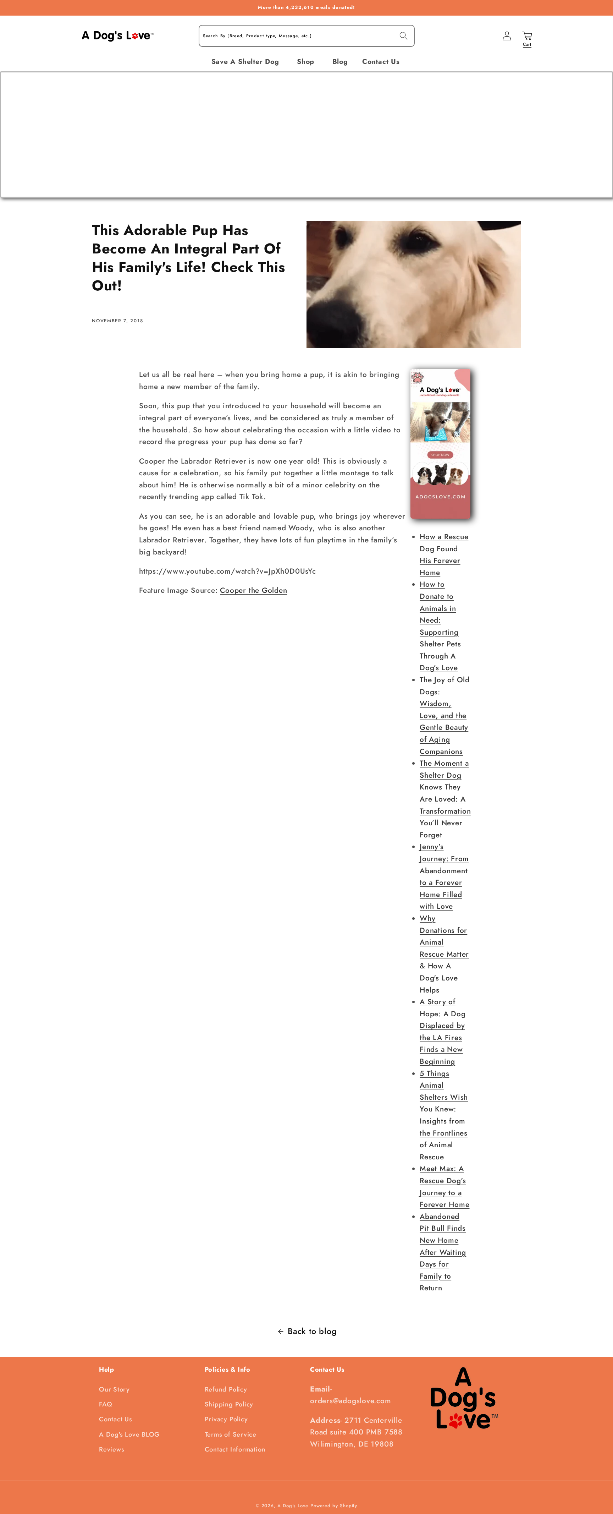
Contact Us (115, 1419)
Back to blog (312, 1331)
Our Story (114, 1389)
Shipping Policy (229, 1404)
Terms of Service (230, 1434)
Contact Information (235, 1449)
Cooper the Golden (253, 590)
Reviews (111, 1449)
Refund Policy (226, 1389)
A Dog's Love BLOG (129, 1434)
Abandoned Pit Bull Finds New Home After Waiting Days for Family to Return (443, 1252)
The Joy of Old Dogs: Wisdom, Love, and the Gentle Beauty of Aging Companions (445, 715)
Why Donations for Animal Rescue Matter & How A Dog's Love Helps (444, 954)
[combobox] (306, 36)
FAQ (105, 1404)
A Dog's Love (292, 1505)
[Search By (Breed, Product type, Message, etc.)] (403, 36)
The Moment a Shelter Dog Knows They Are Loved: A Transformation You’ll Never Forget (445, 799)
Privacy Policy (226, 1419)
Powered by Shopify (333, 1505)
